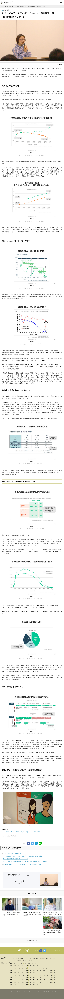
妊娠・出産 (6, 10)
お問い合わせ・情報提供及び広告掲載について (26, 991)
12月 (15, 965)
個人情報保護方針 (47, 991)
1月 (39, 963)
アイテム (19, 960)
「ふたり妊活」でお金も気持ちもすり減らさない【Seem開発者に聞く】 (22, 831)
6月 (22, 963)
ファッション (12, 960)
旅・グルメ (25, 960)
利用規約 (39, 991)
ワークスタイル (19, 958)
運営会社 (54, 991)
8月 (15, 963)
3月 (32, 963)
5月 (25, 963)
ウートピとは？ (11, 991)
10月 (23, 965)
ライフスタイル (28, 958)
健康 (47, 958)
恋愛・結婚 (35, 958)
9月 (27, 965)
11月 (19, 965)
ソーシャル (12, 958)
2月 (36, 963)
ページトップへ (58, 950)
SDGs (30, 960)
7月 (18, 963)
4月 (29, 963)
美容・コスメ (52, 958)
